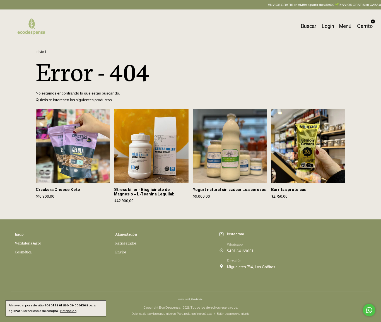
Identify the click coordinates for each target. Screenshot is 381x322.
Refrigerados (126, 243)
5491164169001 (240, 251)
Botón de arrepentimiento (233, 313)
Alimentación (126, 234)
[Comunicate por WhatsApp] (369, 310)
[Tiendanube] (190, 299)
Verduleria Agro (28, 243)
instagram (235, 234)
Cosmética (23, 252)
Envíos (121, 252)
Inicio (40, 52)
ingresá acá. (204, 313)
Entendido (68, 311)
